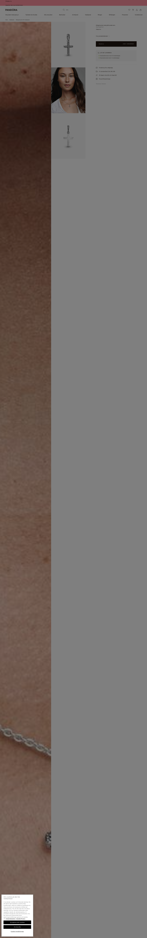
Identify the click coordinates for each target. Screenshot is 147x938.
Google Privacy (20, 918)
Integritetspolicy (11, 918)
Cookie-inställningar (17, 931)
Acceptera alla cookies (17, 922)
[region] (17, 915)
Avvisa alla (17, 927)
